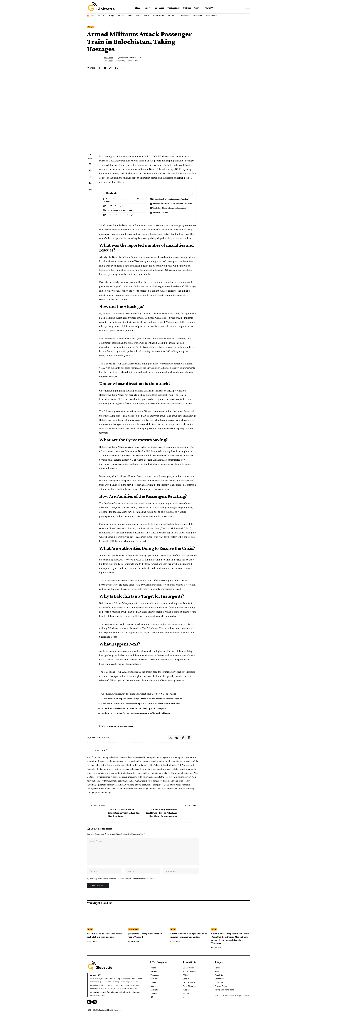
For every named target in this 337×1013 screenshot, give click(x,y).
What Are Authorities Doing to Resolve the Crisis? (172, 203)
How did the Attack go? (114, 206)
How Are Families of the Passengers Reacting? (170, 199)
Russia (138, 15)
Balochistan (114, 726)
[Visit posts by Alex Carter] (90, 750)
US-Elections (197, 15)
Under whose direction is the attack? (119, 210)
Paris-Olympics (211, 15)
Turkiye (146, 15)
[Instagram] (94, 1002)
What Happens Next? (161, 212)
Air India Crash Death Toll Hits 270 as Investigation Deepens (133, 708)
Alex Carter (108, 58)
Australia (121, 15)
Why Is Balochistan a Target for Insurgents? (169, 208)
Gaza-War (171, 15)
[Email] (105, 68)
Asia (92, 15)
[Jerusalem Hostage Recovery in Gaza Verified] (147, 918)
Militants (131, 726)
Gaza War (133, 929)
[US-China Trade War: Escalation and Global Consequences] (106, 918)
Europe (111, 15)
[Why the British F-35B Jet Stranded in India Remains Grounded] (189, 918)
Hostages (123, 726)
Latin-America (184, 15)
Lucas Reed (135, 941)
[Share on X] (99, 68)
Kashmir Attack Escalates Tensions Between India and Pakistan (135, 713)
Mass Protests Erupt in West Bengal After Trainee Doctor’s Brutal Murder (141, 698)
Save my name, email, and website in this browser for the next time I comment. (122, 878)
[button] (241, 8)
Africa (130, 15)
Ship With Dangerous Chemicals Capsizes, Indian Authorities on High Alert (141, 703)
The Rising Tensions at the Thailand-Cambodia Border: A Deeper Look (138, 693)
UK (104, 15)
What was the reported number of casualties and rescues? (123, 200)
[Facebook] (89, 1002)
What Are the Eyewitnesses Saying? (119, 215)
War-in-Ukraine (158, 15)
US (99, 15)
